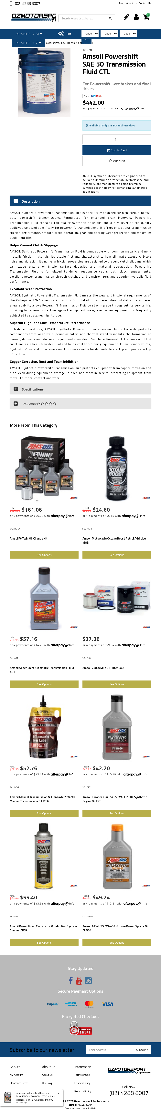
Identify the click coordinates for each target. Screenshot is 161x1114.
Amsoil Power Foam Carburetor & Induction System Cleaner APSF (43, 928)
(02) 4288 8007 (27, 3)
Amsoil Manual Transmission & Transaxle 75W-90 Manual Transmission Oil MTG (42, 799)
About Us (131, 3)
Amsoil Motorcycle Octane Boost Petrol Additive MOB (114, 540)
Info (142, 108)
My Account (16, 1075)
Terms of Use (82, 1075)
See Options (44, 555)
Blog (121, 3)
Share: (87, 96)
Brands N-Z (27, 42)
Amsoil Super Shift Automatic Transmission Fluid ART (42, 670)
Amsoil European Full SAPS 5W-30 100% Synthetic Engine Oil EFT (114, 799)
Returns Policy (82, 1091)
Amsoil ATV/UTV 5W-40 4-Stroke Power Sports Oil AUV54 (115, 928)
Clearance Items (19, 1083)
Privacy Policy (82, 1083)
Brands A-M (28, 33)
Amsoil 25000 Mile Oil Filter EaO (103, 668)
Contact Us (145, 3)
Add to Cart (118, 150)
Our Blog (47, 1083)
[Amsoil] (74, 498)
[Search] (110, 18)
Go (86, 40)
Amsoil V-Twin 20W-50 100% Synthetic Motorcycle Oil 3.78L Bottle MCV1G (36, 1097)
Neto (93, 1108)
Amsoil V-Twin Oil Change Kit (29, 538)
